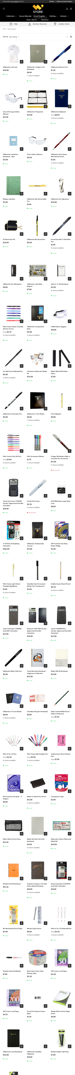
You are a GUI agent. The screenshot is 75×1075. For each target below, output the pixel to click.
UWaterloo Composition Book (35, 328)
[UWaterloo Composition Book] (37, 313)
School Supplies (12, 29)
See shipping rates (27, 1)
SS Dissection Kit (9, 239)
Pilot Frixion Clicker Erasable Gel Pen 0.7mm (13, 328)
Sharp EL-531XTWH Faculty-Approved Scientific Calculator (37, 631)
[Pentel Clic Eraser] (37, 487)
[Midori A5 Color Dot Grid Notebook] (37, 825)
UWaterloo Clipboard (58, 112)
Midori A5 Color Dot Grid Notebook (35, 840)
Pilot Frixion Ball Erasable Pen (37, 754)
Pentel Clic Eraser (33, 501)
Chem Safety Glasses (34, 154)
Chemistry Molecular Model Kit (37, 372)
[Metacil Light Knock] (37, 915)
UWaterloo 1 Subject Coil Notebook (36, 68)
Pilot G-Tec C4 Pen (9, 754)
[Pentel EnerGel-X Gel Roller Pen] (61, 226)
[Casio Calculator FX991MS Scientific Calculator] (13, 615)
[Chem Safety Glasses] (37, 140)
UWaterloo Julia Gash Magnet (34, 285)
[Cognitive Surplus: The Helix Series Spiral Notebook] (37, 870)
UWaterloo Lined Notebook (12, 1052)
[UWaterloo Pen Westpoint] (13, 270)
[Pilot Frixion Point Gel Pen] (13, 443)
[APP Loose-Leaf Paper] (61, 957)
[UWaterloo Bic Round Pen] (37, 226)
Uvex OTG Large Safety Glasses (11, 113)
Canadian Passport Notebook (37, 712)
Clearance (44, 20)
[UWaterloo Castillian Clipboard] (37, 1038)
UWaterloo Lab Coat (10, 67)
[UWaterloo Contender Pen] (13, 400)
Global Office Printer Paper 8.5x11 (60, 1012)
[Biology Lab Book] (13, 185)
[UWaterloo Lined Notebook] (13, 1038)
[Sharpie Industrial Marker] (13, 957)
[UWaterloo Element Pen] (61, 53)
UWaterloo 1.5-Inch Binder (12, 712)
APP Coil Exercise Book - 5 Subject (12, 798)
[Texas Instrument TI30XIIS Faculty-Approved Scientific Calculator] (13, 487)
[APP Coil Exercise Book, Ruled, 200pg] (61, 530)
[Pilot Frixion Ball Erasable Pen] (37, 740)
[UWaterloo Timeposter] (37, 98)
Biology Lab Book (9, 199)
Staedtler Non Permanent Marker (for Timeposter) (36, 585)
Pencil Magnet (56, 414)
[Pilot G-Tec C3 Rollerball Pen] (61, 915)
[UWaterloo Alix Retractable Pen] (37, 185)
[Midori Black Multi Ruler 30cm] (61, 357)
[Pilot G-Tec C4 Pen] (13, 740)
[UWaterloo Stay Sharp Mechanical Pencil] (61, 140)
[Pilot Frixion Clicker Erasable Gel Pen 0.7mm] (13, 313)
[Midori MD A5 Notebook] (61, 657)
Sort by (5, 37)
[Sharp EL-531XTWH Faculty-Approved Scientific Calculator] (37, 615)
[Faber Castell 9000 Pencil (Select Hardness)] (61, 698)
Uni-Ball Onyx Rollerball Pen (13, 371)
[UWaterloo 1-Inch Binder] (37, 400)
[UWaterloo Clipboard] (61, 98)
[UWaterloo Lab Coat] (13, 53)
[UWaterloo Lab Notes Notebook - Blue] (13, 140)
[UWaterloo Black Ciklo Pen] (13, 657)
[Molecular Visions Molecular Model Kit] (61, 825)
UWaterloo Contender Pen (12, 414)
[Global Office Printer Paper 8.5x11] (61, 997)
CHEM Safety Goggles (58, 327)
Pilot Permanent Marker (35, 456)
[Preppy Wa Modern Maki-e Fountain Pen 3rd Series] (61, 443)
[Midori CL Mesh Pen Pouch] (37, 783)
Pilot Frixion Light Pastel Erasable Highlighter (11, 585)
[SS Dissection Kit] (13, 226)
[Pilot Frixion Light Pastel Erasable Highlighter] (13, 570)
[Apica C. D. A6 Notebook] (61, 270)
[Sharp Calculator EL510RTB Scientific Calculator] (61, 870)
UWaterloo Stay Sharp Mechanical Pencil (59, 155)
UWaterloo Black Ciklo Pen (12, 671)
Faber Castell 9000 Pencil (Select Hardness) (60, 713)
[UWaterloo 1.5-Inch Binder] (13, 698)
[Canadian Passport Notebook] (37, 698)
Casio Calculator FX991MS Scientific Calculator (12, 630)
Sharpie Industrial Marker (12, 971)
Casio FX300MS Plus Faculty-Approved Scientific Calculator (61, 631)
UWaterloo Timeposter (35, 112)
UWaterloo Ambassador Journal (35, 545)
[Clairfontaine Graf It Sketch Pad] (61, 740)
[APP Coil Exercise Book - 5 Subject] (13, 783)
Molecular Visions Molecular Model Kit (61, 840)
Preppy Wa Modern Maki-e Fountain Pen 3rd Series (60, 457)
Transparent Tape (57, 797)
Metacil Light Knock (34, 928)
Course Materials (25, 16)
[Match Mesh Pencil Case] (13, 825)
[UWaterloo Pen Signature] (61, 185)
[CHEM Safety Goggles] (61, 313)
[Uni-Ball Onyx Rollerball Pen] (13, 357)
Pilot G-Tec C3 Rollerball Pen (61, 928)
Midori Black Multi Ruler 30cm (59, 372)
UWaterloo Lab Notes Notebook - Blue (10, 155)
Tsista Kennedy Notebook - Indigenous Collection (37, 672)
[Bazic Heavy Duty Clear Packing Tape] (37, 957)
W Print (51, 1)
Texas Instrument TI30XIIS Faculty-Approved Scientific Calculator (13, 503)
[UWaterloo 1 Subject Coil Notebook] (37, 53)
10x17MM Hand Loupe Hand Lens (60, 502)
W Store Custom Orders (64, 1)
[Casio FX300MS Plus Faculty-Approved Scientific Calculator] (61, 615)
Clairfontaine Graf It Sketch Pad (61, 755)
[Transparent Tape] (61, 783)
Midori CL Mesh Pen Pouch (36, 797)
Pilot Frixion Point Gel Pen (12, 456)
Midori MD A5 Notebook (59, 671)
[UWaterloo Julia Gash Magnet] (37, 270)
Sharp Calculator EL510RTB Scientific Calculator (60, 885)
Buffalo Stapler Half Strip (60, 1052)
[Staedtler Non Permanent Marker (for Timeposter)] (37, 570)
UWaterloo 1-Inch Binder (35, 414)
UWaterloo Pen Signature (60, 199)
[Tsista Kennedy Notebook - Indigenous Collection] (37, 657)
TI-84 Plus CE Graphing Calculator (11, 545)
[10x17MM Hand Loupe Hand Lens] (61, 487)
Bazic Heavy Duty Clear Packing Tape (35, 972)
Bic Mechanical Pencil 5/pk (12, 928)
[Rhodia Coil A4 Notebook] (13, 870)
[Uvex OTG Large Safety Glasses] (13, 98)
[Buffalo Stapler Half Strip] (61, 1038)
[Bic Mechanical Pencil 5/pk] (13, 915)
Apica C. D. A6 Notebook (59, 284)
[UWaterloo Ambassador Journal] (37, 530)
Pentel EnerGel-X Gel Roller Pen (61, 240)
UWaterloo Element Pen (59, 67)
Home (4, 29)
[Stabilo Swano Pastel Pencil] (61, 570)
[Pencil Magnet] (61, 400)
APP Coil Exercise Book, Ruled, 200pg (59, 545)
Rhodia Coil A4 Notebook (12, 884)
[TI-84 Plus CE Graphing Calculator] (13, 530)
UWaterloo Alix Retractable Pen (36, 200)
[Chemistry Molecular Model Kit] (37, 357)
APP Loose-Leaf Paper (59, 971)
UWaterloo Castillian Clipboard (34, 1053)
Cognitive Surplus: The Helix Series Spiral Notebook (37, 885)
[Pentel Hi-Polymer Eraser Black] (37, 997)
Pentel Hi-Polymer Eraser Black (36, 1012)
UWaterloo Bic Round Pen (36, 239)
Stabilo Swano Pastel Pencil (61, 584)
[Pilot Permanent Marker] (37, 443)
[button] (71, 9)
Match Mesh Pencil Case (12, 839)
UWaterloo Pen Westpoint (12, 284)
